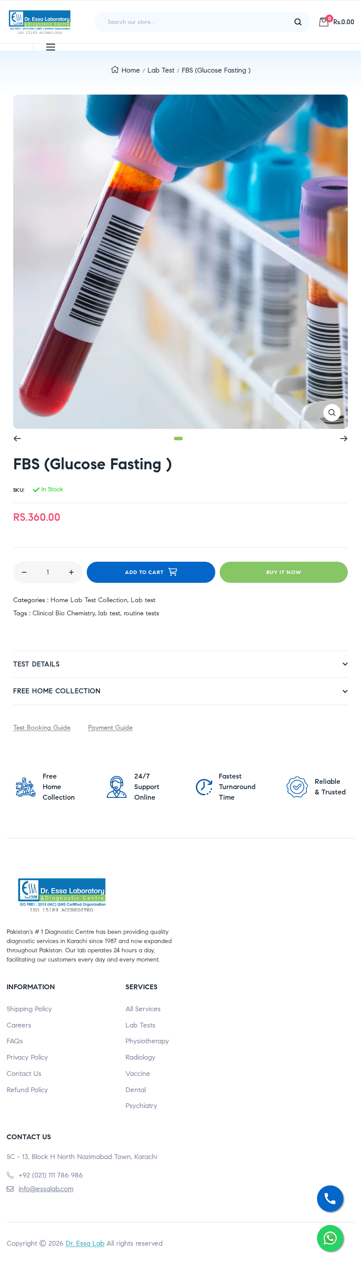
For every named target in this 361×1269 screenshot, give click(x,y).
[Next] (344, 438)
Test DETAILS (36, 664)
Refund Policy (27, 1090)
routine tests (141, 613)
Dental (135, 1090)
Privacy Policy (27, 1057)
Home (131, 70)
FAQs (15, 1041)
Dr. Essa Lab (85, 1243)
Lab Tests (140, 1025)
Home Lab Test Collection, (91, 600)
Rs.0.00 (341, 22)
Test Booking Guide (41, 727)
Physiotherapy (147, 1041)
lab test (109, 613)
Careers (19, 1025)
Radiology (140, 1057)
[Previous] (17, 438)
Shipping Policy (29, 1009)
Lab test (160, 70)
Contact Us (24, 1073)
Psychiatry (141, 1105)
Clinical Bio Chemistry (64, 613)
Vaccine (137, 1073)
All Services (143, 1009)
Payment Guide (110, 727)
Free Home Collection (57, 691)
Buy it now (284, 572)
